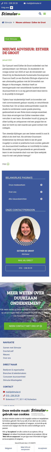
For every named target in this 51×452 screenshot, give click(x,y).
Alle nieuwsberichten (18, 199)
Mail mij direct (25, 260)
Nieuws (6, 354)
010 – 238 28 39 (25, 268)
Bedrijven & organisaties (13, 370)
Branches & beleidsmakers (14, 373)
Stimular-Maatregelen (12, 380)
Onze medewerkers (17, 185)
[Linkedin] (11, 7)
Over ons (12, 192)
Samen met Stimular (12, 348)
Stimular (8, 22)
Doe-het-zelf (8, 351)
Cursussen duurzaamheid (14, 377)
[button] (45, 14)
